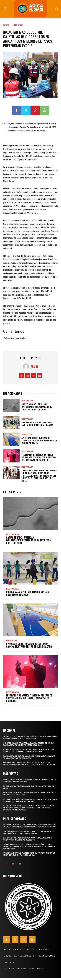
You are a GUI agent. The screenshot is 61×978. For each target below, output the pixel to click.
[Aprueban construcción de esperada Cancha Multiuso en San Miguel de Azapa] (11, 439)
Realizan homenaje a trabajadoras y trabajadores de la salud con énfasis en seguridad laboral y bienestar (29, 826)
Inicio (6, 25)
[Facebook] (16, 110)
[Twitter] (25, 110)
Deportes (26, 434)
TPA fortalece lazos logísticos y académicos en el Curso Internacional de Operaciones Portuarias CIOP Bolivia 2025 (29, 846)
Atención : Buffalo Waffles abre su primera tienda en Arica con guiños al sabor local (29, 854)
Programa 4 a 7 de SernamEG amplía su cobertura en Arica (37, 424)
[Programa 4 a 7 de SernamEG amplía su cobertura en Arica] (11, 422)
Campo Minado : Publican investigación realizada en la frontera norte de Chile (37, 407)
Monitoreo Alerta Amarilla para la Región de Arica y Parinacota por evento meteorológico (28, 744)
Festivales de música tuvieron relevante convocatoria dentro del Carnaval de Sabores (38, 457)
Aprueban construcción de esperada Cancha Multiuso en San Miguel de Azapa (39, 440)
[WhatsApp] (44, 110)
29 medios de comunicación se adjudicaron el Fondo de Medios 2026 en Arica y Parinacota (30, 738)
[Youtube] (39, 375)
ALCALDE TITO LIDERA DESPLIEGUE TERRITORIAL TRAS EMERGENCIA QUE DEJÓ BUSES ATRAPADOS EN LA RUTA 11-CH (29, 764)
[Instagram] (27, 375)
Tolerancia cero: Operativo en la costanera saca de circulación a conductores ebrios (28, 832)
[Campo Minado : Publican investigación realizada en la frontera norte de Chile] (11, 405)
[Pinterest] (35, 110)
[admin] (27, 366)
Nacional (18, 25)
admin (34, 367)
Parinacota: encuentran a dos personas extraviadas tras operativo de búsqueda (29, 757)
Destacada (27, 401)
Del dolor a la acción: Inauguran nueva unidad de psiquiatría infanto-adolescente (27, 839)
